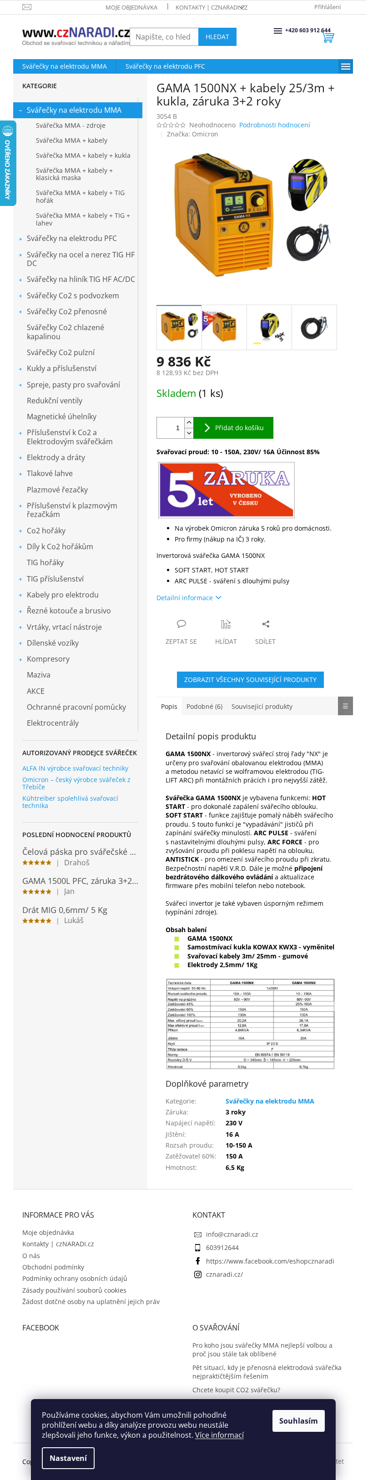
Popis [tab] (169, 706)
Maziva (38, 675)
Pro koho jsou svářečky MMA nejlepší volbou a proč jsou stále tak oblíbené (262, 1349)
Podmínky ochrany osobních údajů (74, 1278)
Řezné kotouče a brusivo (69, 611)
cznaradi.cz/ (224, 1274)
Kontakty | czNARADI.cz (211, 7)
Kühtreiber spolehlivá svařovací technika (70, 802)
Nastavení (68, 1458)
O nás (31, 1255)
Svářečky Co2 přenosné (67, 311)
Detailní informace (184, 597)
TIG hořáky (45, 562)
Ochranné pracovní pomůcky (76, 707)
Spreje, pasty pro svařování (73, 385)
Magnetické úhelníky (61, 416)
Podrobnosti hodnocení (274, 124)
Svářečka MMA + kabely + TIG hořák (80, 196)
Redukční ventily (54, 401)
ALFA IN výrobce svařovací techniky (75, 768)
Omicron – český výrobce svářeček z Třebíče (76, 783)
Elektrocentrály (53, 723)
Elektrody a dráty (56, 457)
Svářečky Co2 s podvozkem (73, 296)
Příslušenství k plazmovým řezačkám (72, 510)
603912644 (222, 1247)
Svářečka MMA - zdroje (71, 125)
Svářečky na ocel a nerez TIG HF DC (81, 259)
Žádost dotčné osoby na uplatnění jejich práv (91, 1301)
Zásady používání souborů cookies (74, 1290)
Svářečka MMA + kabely (71, 140)
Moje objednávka (131, 7)
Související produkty (262, 706)
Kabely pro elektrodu (63, 595)
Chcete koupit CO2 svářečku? (236, 1389)
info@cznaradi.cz (232, 1234)
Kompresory (48, 659)
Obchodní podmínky (53, 1267)
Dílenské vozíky (53, 643)
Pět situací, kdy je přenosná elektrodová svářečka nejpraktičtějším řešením (267, 1371)
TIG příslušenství (55, 579)
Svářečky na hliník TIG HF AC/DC (81, 279)
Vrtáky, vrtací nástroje (64, 627)
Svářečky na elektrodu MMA (74, 110)
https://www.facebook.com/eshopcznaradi (270, 1261)
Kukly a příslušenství (61, 368)
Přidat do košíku (239, 427)
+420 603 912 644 (286, 30)
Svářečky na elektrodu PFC (72, 238)
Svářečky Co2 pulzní (61, 352)
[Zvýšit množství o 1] (188, 422)
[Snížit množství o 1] (188, 433)
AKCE (36, 691)
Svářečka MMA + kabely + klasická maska (74, 174)
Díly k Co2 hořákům (60, 547)
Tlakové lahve (50, 473)
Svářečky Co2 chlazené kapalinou (65, 331)
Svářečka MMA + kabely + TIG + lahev (83, 219)
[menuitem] (64, 66)
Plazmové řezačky (57, 490)
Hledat (217, 36)
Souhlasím (298, 1421)
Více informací (219, 1435)
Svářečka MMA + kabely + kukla (83, 155)
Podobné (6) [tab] (204, 706)
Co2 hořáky (46, 531)
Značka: (192, 134)
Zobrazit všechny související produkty (250, 679)
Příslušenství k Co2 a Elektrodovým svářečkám (70, 436)
